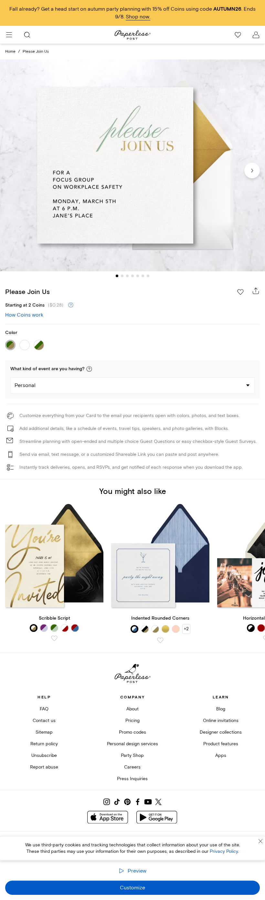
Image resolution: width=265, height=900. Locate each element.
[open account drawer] (256, 35)
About (132, 709)
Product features (220, 744)
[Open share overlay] (256, 291)
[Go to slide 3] (127, 276)
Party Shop (132, 755)
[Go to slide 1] (117, 276)
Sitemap (44, 732)
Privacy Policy (224, 851)
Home (10, 51)
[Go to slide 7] (148, 276)
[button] (89, 369)
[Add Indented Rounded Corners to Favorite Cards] (160, 640)
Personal (25, 385)
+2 (186, 629)
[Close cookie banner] (260, 841)
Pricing (132, 720)
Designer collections (221, 732)
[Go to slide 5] (137, 276)
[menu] (9, 35)
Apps (220, 755)
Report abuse (44, 767)
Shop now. (138, 17)
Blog (220, 709)
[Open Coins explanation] (71, 305)
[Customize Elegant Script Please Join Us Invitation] (132, 165)
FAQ (44, 709)
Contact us (44, 720)
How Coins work (24, 315)
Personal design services (132, 744)
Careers (132, 767)
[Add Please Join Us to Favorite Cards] (240, 292)
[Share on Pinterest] (127, 802)
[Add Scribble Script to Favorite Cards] (54, 638)
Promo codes (132, 732)
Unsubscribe (44, 755)
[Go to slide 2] (122, 276)
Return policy (44, 744)
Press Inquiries (132, 778)
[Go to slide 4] (132, 276)
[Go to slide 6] (143, 276)
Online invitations (220, 720)
